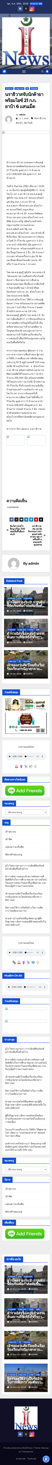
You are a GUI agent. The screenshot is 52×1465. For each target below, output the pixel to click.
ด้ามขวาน (9, 88)
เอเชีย (37, 630)
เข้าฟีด (8, 839)
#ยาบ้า (19, 122)
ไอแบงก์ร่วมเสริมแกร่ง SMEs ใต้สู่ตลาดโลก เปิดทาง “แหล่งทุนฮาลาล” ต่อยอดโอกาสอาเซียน (25, 1132)
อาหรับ (31, 630)
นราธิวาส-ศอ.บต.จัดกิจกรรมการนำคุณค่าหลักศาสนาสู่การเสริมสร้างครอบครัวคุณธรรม (35, 535)
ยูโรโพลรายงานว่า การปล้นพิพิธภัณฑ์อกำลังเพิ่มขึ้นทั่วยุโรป (25, 605)
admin (22, 114)
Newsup (45, 1448)
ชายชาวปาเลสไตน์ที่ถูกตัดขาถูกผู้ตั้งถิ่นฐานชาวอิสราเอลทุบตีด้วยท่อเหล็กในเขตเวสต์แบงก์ (25, 921)
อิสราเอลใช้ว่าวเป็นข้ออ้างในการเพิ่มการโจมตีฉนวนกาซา (25, 1382)
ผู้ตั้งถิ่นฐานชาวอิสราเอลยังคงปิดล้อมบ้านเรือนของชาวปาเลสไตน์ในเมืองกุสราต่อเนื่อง (25, 1118)
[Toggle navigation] (24, 71)
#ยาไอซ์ (28, 122)
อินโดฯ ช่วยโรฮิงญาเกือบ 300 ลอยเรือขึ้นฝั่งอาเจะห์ (17, 530)
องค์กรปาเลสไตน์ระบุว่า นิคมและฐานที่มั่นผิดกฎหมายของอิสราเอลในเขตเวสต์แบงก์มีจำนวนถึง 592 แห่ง (25, 1146)
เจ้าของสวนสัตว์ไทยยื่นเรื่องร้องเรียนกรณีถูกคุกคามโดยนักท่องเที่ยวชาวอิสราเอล (23, 896)
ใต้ (27, 88)
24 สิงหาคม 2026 (18, 1387)
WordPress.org (13, 854)
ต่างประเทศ (11, 598)
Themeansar (27, 1451)
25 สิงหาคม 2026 (18, 1289)
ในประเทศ (34, 88)
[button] (42, 71)
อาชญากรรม (19, 88)
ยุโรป (19, 598)
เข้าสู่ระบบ (10, 831)
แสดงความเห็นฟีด (14, 846)
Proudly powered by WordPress (18, 1448)
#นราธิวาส (39, 118)
